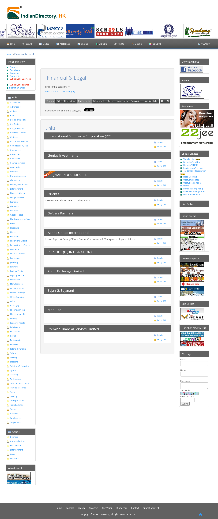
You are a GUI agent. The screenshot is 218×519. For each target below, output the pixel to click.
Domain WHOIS (190, 165)
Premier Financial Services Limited (73, 329)
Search (81, 507)
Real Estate (15, 331)
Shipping (14, 361)
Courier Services (17, 163)
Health (13, 223)
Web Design (189, 159)
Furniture (14, 202)
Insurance (14, 249)
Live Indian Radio (191, 194)
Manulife (54, 310)
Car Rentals (15, 124)
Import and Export (18, 240)
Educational (15, 445)
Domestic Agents (18, 176)
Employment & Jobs (19, 184)
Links (46, 43)
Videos (103, 43)
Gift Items (14, 210)
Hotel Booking (190, 176)
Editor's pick (98, 101)
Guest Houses (16, 214)
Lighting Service (17, 275)
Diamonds (15, 167)
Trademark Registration (194, 170)
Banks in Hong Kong (193, 188)
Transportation (17, 400)
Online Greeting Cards (194, 191)
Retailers (14, 344)
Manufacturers (16, 284)
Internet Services (17, 253)
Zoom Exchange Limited (66, 271)
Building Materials (18, 119)
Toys (12, 392)
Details (159, 142)
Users (138, 43)
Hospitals (14, 228)
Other (12, 301)
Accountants (15, 102)
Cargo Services (17, 128)
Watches (14, 413)
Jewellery (14, 262)
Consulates (15, 154)
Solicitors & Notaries (19, 366)
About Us (14, 67)
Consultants (15, 158)
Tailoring (14, 374)
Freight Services (17, 197)
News (121, 43)
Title (59, 101)
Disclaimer (14, 72)
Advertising (15, 107)
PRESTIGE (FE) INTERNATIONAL (71, 252)
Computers (15, 150)
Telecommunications (19, 383)
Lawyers (14, 266)
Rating (110, 101)
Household (15, 236)
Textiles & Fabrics (18, 387)
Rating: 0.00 (161, 146)
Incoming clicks (150, 101)
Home (9, 54)
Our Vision (14, 70)
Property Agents (17, 323)
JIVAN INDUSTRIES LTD (70, 175)
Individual (14, 458)
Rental (13, 335)
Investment (15, 258)
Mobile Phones (17, 288)
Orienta (53, 194)
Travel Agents (16, 405)
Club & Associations (19, 141)
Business (14, 437)
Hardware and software (21, 219)
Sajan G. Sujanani (61, 290)
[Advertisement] (107, 63)
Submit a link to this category (60, 91)
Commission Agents (19, 145)
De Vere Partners (60, 213)
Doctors (14, 171)
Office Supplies (17, 297)
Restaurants (15, 340)
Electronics (15, 180)
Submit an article (17, 87)
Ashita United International (68, 233)
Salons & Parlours (18, 349)
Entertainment (16, 189)
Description (69, 101)
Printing (13, 318)
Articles (65, 43)
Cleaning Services (18, 132)
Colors (157, 43)
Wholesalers (15, 418)
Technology (15, 379)
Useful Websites (191, 179)
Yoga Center (15, 422)
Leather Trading (17, 271)
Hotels (13, 232)
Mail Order (15, 279)
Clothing (14, 137)
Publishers (15, 327)
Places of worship (18, 314)
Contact (70, 507)
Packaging (14, 305)
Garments (14, 206)
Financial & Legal (17, 193)
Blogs (85, 43)
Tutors (13, 409)
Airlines (13, 111)
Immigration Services (193, 168)
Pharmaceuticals (17, 310)
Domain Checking (191, 162)
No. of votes (122, 101)
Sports (13, 370)
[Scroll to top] (200, 514)
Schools (13, 353)
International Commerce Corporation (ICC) (80, 136)
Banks (13, 115)
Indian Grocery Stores (20, 245)
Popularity (135, 101)
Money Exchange (17, 292)
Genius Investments (63, 155)
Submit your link (151, 507)
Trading (13, 396)
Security (13, 357)
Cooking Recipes (17, 441)
